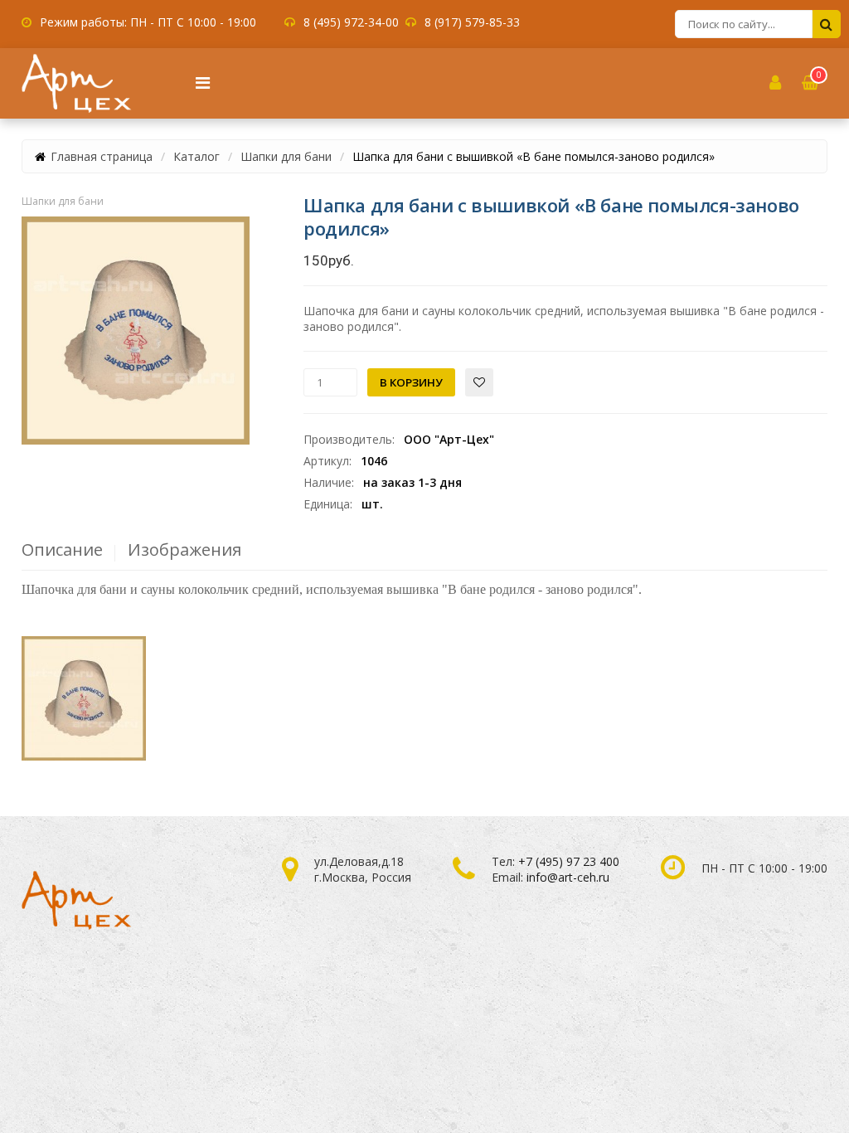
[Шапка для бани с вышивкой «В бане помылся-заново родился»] (136, 330)
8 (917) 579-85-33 (472, 22)
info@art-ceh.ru (567, 877)
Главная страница (102, 156)
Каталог (196, 156)
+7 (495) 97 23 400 (568, 861)
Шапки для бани (286, 156)
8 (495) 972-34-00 (351, 22)
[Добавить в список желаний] (479, 382)
